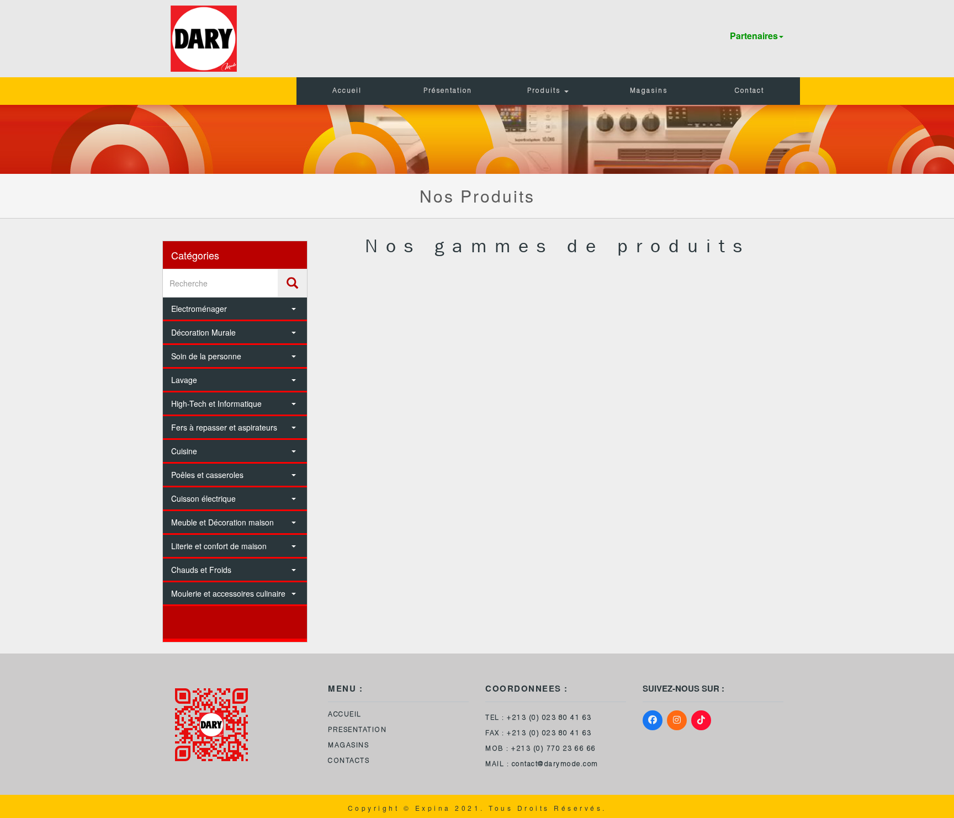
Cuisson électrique (203, 498)
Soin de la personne (206, 356)
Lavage (184, 379)
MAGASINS (348, 745)
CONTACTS (348, 761)
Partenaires (754, 35)
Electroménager (199, 308)
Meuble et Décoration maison (222, 522)
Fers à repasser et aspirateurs (224, 427)
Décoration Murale (203, 332)
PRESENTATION (357, 730)
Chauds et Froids (201, 569)
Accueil (347, 91)
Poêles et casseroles (207, 474)
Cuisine (184, 450)
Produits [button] (545, 91)
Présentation (447, 91)
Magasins (648, 91)
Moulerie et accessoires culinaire (228, 593)
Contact (749, 91)
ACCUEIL (345, 714)
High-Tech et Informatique (216, 403)
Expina (433, 807)
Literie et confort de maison (219, 545)
